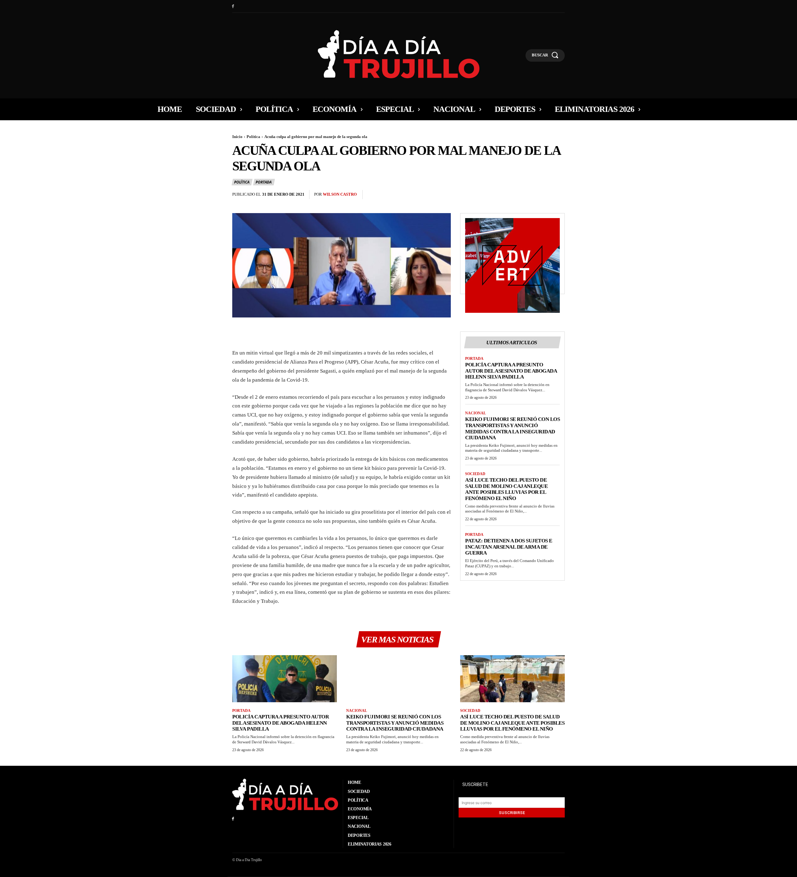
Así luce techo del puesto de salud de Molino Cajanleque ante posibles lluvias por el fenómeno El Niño (506, 489)
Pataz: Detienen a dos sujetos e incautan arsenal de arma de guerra (508, 547)
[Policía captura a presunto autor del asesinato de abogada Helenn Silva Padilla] (284, 678)
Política (253, 136)
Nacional (475, 413)
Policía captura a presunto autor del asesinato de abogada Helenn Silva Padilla (511, 371)
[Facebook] (233, 6)
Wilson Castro (340, 194)
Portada (264, 182)
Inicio (237, 136)
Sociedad (475, 474)
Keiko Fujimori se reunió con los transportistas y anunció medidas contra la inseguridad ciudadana (512, 428)
